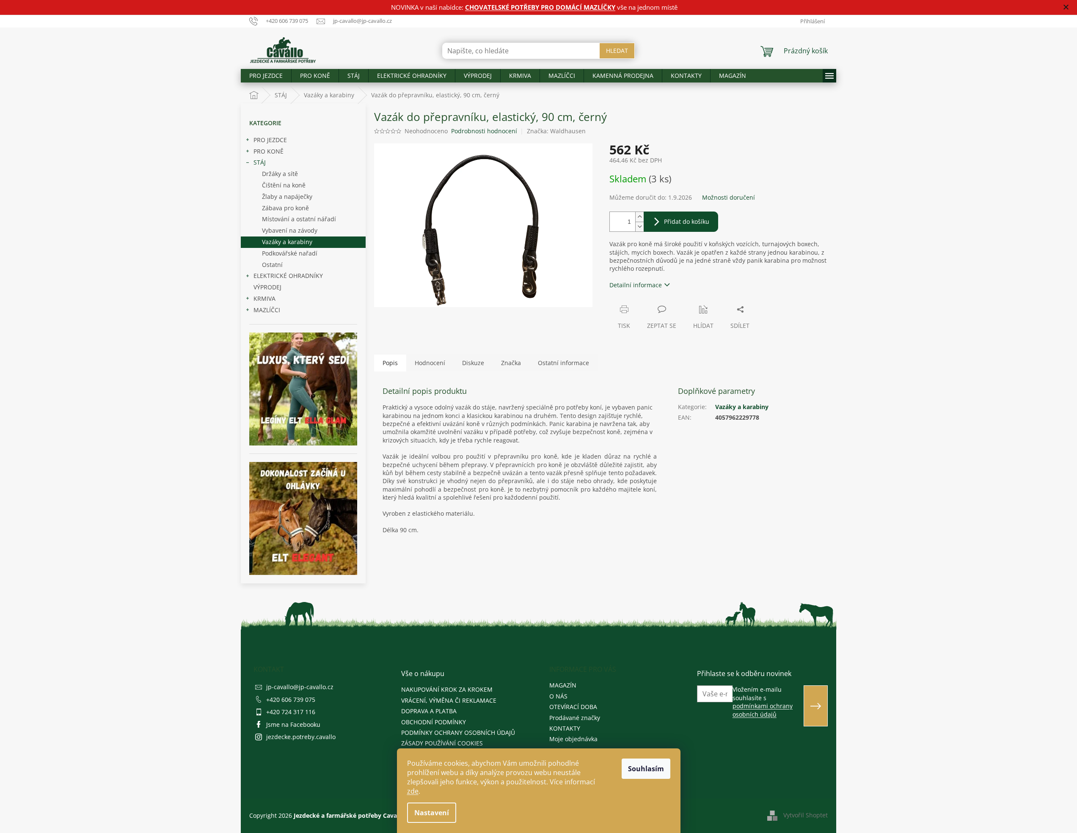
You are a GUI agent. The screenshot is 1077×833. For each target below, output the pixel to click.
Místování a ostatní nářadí (299, 219)
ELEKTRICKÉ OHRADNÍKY (288, 276)
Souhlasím (646, 768)
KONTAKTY (564, 728)
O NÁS (558, 696)
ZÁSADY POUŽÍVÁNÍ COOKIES (442, 743)
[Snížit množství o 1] (639, 226)
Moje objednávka (573, 739)
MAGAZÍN (562, 685)
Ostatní (272, 265)
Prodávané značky (574, 718)
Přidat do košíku (686, 221)
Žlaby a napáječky (287, 196)
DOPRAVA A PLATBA (429, 711)
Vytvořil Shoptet (805, 815)
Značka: (556, 131)
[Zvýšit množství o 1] (639, 217)
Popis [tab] (390, 363)
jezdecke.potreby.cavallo (301, 737)
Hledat (617, 51)
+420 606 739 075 (290, 700)
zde (413, 791)
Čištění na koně (284, 185)
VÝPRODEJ (267, 287)
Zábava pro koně (285, 208)
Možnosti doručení (728, 197)
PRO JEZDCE (270, 140)
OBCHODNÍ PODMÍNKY (433, 722)
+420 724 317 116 (290, 712)
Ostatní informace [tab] (563, 363)
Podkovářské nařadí (289, 253)
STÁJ (259, 162)
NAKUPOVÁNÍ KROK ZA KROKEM (447, 689)
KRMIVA (264, 298)
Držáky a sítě (280, 174)
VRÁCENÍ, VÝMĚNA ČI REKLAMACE (448, 700)
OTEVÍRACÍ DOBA (573, 707)
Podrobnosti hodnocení (484, 131)
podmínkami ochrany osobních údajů (763, 710)
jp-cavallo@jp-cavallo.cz (299, 687)
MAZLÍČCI (266, 310)
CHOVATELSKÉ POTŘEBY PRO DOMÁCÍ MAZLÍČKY (540, 7)
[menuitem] (266, 75)
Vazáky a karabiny (287, 242)
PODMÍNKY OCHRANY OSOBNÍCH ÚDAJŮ (458, 733)
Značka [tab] (511, 363)
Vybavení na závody (289, 230)
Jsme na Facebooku (293, 724)
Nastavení (431, 812)
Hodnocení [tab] (430, 363)
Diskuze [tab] (473, 363)
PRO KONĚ (268, 151)
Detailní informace (635, 285)
